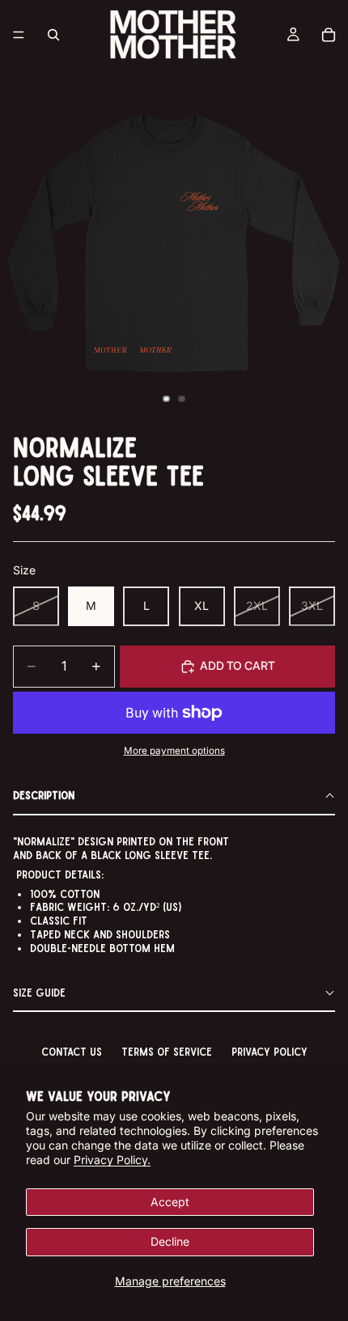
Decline (170, 1241)
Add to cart (237, 665)
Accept (170, 1202)
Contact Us (71, 1051)
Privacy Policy (269, 1051)
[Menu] (18, 34)
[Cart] (328, 35)
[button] (174, 796)
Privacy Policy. (112, 1159)
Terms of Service (166, 1051)
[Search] (53, 35)
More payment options (174, 750)
